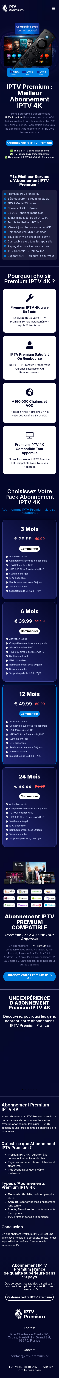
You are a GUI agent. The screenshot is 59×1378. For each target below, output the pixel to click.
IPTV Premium (13, 117)
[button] (53, 8)
